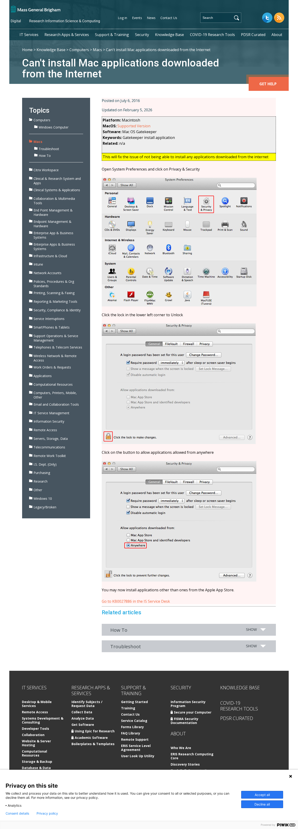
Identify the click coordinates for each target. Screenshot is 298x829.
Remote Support (135, 740)
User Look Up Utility (137, 756)
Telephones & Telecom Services (58, 347)
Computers (79, 49)
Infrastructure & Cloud (50, 256)
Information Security (49, 421)
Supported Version (133, 125)
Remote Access (45, 430)
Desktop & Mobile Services (37, 704)
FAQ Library (130, 733)
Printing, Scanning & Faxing (54, 293)
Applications (43, 376)
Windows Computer (53, 127)
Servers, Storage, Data (51, 438)
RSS (279, 18)
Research (40, 481)
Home (27, 49)
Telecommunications (49, 447)
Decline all (262, 804)
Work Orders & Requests (52, 367)
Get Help (268, 83)
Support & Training (112, 34)
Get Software (82, 725)
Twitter (267, 18)
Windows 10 (43, 498)
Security (142, 34)
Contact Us (168, 18)
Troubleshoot (49, 149)
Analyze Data (82, 718)
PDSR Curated (253, 34)
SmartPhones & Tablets (52, 327)
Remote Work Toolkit (50, 456)
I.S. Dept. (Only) (45, 464)
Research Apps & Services (66, 34)
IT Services (29, 34)
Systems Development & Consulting (42, 720)
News (151, 18)
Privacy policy (47, 813)
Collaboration (33, 735)
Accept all (262, 795)
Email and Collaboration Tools (56, 404)
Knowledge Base (169, 34)
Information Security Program (188, 704)
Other (38, 490)
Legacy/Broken (45, 507)
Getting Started (134, 702)
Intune (38, 264)
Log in (122, 18)
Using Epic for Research (95, 731)
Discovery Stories (185, 764)
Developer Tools (35, 729)
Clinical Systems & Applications (57, 190)
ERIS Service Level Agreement (136, 748)
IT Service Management (51, 413)
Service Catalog (134, 721)
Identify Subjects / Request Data (86, 704)
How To (45, 155)
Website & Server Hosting (36, 743)
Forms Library (132, 727)
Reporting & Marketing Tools (55, 301)
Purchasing (42, 472)
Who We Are (181, 748)
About (276, 34)
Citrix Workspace (46, 170)
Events (137, 18)
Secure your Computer (192, 712)
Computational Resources (53, 384)
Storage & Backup (37, 762)
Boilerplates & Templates (93, 744)
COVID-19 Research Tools (212, 34)
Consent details (17, 813)
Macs (97, 49)
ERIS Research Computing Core (192, 756)
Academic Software (91, 737)
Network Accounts (47, 273)
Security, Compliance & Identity (57, 310)
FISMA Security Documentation (184, 721)
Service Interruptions (49, 318)
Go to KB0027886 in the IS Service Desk (136, 601)
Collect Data (81, 712)
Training (128, 708)
